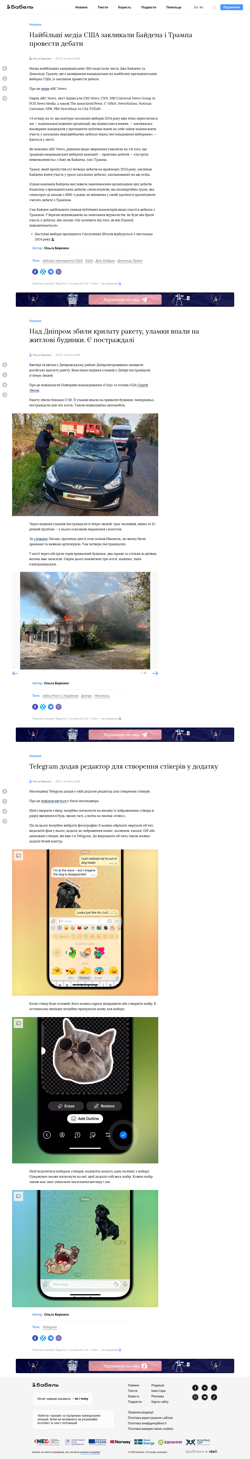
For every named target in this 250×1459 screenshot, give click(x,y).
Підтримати (231, 7)
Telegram (50, 1327)
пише (45, 88)
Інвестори (158, 1390)
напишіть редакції (90, 1452)
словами (41, 539)
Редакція (157, 1385)
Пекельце (173, 7)
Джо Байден (105, 261)
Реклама (157, 1396)
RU (201, 7)
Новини (81, 7)
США (89, 261)
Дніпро (86, 696)
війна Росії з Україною (61, 696)
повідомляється (53, 801)
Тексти (103, 7)
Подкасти (148, 7)
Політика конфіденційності (147, 1423)
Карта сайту (160, 1401)
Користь (124, 7)
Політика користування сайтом (150, 1417)
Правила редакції (140, 1412)
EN (196, 7)
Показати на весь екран (18, 578)
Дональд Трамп (130, 261)
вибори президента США (63, 261)
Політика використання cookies (150, 1428)
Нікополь (102, 696)
